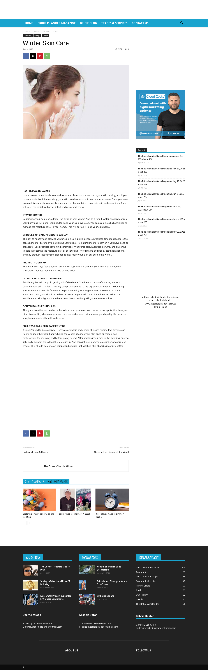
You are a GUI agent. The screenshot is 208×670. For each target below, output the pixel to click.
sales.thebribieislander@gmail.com (100, 626)
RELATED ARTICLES (34, 481)
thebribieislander (162, 300)
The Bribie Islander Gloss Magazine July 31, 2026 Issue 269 (161, 170)
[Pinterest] (40, 56)
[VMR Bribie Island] (87, 599)
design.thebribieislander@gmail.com (157, 627)
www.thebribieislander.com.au (160, 303)
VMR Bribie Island (105, 596)
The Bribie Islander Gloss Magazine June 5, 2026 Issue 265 (161, 221)
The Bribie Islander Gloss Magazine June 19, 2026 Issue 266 (159, 208)
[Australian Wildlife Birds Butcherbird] (87, 569)
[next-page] (29, 523)
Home (29, 23)
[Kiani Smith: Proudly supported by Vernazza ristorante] (30, 599)
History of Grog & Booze (35, 452)
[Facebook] (26, 56)
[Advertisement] (76, 164)
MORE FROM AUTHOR (58, 481)
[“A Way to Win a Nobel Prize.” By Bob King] (30, 585)
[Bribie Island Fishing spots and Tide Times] (82, 585)
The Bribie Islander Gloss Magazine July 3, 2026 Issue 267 (161, 195)
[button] (181, 23)
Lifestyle (37, 36)
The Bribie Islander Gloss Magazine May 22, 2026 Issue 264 (161, 233)
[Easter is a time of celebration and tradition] (39, 500)
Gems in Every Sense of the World (111, 452)
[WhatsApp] (47, 56)
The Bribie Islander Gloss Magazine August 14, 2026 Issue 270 (160, 157)
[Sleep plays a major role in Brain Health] (112, 500)
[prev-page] (24, 523)
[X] (33, 56)
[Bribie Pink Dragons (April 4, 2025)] (75, 500)
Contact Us (140, 23)
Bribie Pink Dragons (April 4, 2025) (74, 514)
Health (45, 36)
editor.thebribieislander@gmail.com (160, 297)
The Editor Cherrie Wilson (58, 466)
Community (36, 31)
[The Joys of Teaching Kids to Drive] (30, 570)
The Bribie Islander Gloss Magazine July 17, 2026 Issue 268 (161, 183)
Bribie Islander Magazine (56, 23)
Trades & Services (114, 23)
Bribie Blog (88, 23)
